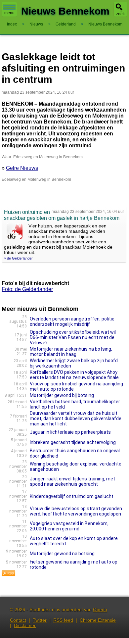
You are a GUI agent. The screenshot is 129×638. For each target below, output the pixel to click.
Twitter (40, 620)
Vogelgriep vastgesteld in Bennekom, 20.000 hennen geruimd (69, 526)
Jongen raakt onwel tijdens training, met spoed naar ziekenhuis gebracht (72, 481)
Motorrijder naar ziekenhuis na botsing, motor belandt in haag (71, 351)
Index (12, 24)
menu (9, 13)
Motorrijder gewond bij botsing (62, 395)
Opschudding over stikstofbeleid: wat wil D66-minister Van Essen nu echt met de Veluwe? (73, 337)
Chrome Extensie (98, 620)
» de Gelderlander (18, 258)
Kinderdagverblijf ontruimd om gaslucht (71, 496)
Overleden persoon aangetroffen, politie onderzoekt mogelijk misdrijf (72, 321)
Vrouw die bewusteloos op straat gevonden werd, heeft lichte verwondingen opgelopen (76, 511)
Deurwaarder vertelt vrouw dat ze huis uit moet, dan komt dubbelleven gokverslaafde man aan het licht (75, 418)
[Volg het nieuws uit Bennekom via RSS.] (9, 574)
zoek (120, 14)
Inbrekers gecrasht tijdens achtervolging (73, 442)
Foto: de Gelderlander (27, 289)
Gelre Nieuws (22, 168)
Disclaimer (25, 625)
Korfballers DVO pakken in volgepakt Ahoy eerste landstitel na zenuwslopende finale (74, 374)
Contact (18, 620)
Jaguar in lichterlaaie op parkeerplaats (70, 432)
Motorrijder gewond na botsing (62, 553)
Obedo (100, 609)
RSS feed (63, 620)
